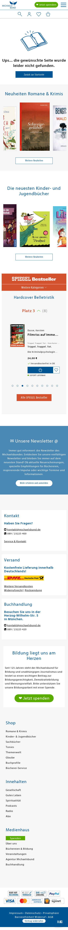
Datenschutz (33, 913)
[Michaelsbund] (9, 6)
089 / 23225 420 (17, 629)
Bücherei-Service (16, 768)
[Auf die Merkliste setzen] (56, 370)
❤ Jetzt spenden (46, 4)
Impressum (16, 913)
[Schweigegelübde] (35, 127)
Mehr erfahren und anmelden (34, 483)
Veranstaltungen (16, 854)
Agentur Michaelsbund (20, 859)
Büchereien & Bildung (19, 848)
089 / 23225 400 (17, 533)
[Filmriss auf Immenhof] (17, 335)
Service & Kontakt (15, 541)
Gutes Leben (13, 795)
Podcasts (11, 805)
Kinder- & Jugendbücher (21, 736)
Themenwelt (13, 752)
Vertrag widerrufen (34, 921)
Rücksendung (33, 590)
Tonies (10, 747)
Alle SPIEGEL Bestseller (34, 397)
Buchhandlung (15, 864)
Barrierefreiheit (24, 917)
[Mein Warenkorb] (48, 14)
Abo (8, 816)
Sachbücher (13, 741)
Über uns (11, 843)
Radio (9, 811)
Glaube (10, 757)
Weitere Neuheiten (34, 160)
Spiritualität (13, 800)
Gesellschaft (13, 790)
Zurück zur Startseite (34, 74)
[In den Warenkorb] (40, 370)
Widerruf (40, 917)
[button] (12, 386)
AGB (50, 917)
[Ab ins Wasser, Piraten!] (35, 229)
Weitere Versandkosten (18, 586)
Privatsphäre (51, 913)
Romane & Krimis (16, 731)
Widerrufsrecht (13, 590)
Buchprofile (13, 762)
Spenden (15, 838)
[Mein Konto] (29, 14)
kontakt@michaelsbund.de (24, 529)
